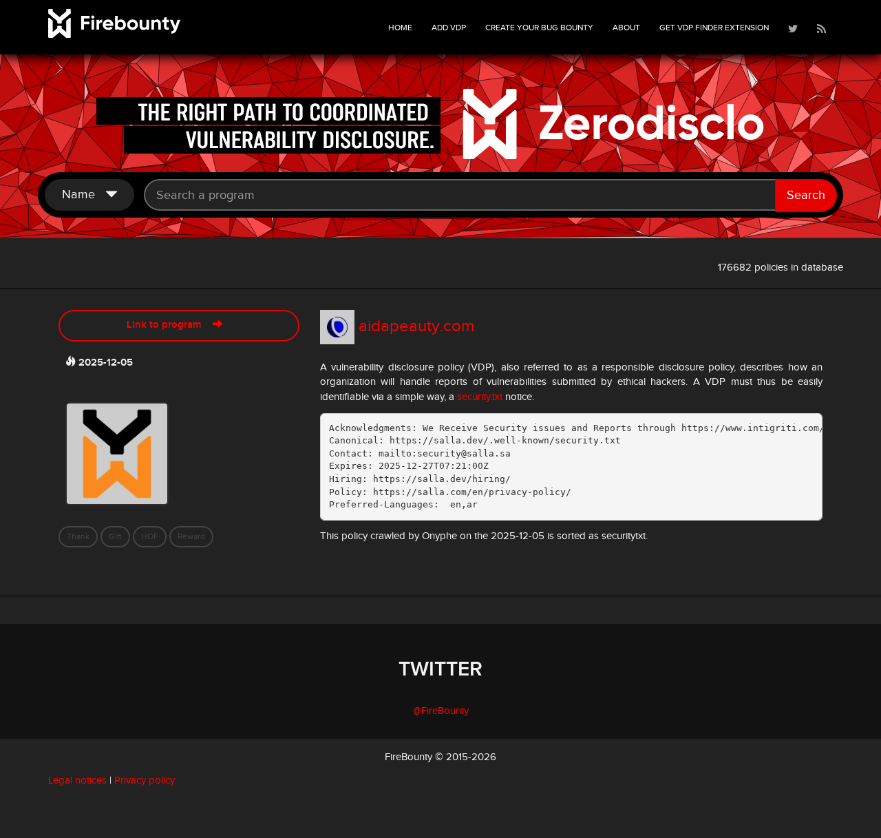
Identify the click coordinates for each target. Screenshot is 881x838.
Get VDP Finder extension (714, 27)
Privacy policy (144, 780)
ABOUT (626, 27)
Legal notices (77, 780)
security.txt (479, 397)
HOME (400, 27)
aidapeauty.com (416, 326)
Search (806, 195)
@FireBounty (441, 711)
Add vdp (449, 27)
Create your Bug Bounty (539, 27)
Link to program (170, 325)
